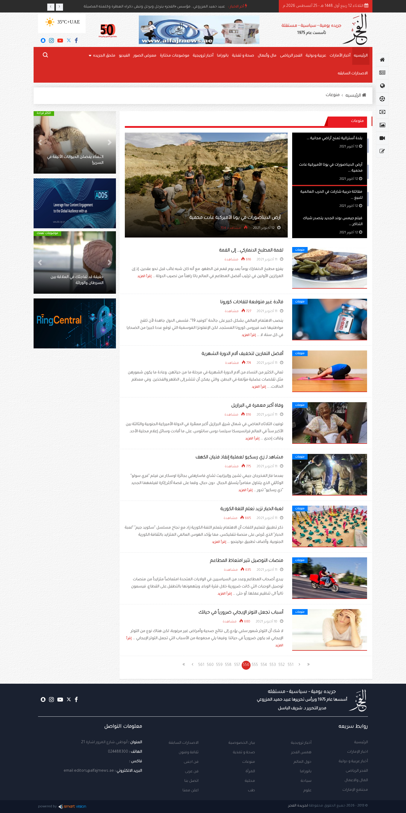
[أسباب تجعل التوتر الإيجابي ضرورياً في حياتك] (329, 630)
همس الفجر (301, 753)
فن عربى (192, 772)
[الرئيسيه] (382, 59)
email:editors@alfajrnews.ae (89, 771)
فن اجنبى (191, 762)
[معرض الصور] (382, 125)
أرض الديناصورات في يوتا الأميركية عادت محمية (235, 218)
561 (201, 665)
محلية (250, 781)
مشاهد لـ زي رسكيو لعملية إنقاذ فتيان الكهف (239, 457)
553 (273, 665)
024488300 (118, 752)
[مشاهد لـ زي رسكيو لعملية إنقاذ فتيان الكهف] (329, 475)
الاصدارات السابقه (353, 74)
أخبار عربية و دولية (353, 761)
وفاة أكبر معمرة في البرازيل (257, 405)
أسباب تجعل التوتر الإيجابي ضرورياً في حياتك (241, 612)
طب (251, 791)
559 (219, 665)
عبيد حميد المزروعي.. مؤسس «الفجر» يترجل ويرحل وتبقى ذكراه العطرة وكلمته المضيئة (154, 7)
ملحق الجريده (104, 56)
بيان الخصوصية (242, 743)
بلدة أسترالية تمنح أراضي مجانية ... (334, 139)
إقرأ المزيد (144, 276)
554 (264, 665)
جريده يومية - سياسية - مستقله (302, 700)
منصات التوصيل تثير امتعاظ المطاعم (246, 561)
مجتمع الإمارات (355, 790)
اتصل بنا (191, 781)
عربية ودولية (316, 56)
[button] (109, 142)
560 (210, 665)
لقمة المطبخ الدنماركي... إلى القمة (251, 250)
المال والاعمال (356, 781)
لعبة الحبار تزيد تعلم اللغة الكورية (252, 509)
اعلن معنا (190, 791)
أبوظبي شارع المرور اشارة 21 (104, 742)
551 (291, 665)
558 (228, 665)
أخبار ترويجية (203, 56)
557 (237, 665)
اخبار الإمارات (357, 752)
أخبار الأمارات (340, 56)
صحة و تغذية (243, 56)
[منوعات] (382, 151)
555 (255, 665)
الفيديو (124, 56)
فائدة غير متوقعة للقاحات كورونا (251, 302)
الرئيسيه (361, 56)
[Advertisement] (75, 455)
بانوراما (223, 56)
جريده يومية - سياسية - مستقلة (311, 29)
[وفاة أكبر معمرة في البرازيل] (329, 423)
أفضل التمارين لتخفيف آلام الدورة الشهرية (242, 354)
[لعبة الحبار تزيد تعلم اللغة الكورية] (329, 527)
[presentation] (50, 7)
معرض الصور (144, 56)
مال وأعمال (267, 56)
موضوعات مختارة (174, 56)
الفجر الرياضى (291, 56)
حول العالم (302, 762)
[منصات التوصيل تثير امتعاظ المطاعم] (329, 578)
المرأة (250, 772)
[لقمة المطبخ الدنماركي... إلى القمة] (329, 268)
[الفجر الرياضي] (382, 99)
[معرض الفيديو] (382, 138)
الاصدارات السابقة (184, 743)
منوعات (333, 95)
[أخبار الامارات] (382, 72)
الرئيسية (361, 742)
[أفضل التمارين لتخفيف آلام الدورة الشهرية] (329, 371)
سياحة (306, 781)
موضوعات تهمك (47, 233)
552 (281, 665)
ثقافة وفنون (189, 753)
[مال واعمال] (382, 112)
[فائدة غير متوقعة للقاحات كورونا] (329, 320)
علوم (307, 791)
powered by (47, 807)
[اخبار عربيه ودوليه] (382, 85)
